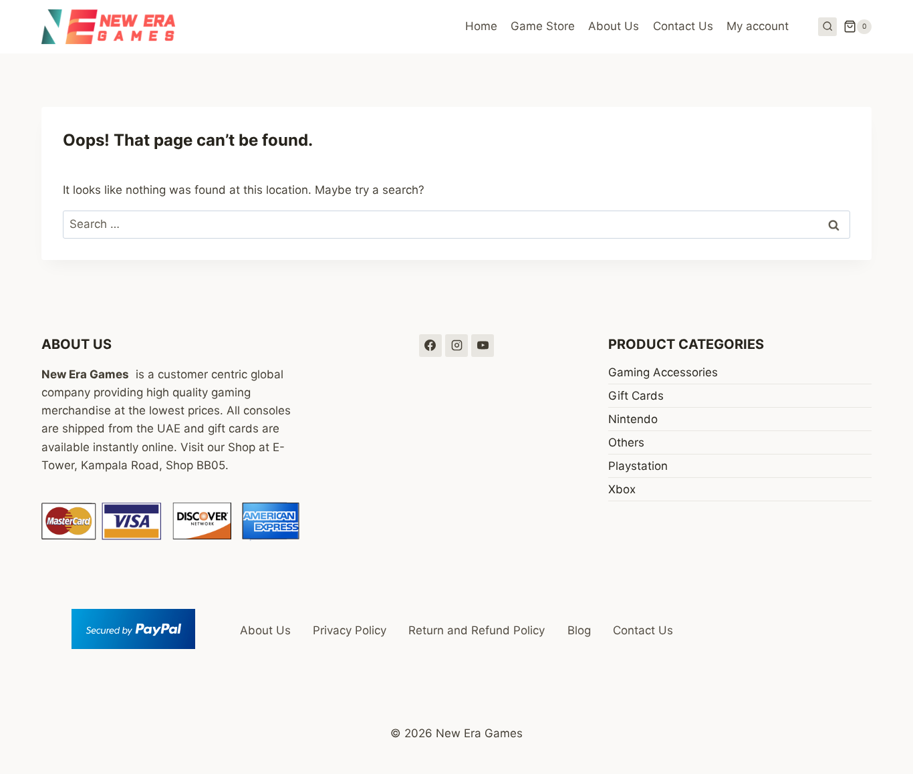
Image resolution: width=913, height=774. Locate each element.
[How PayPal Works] (133, 629)
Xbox (622, 489)
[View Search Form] (827, 26)
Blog (579, 630)
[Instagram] (456, 345)
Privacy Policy (349, 630)
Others (626, 442)
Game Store (543, 26)
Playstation (638, 466)
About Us (613, 26)
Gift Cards (636, 395)
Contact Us (683, 26)
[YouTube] (482, 345)
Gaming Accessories (663, 372)
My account (758, 26)
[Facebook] (430, 345)
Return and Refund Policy (476, 630)
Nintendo (633, 419)
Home (481, 26)
